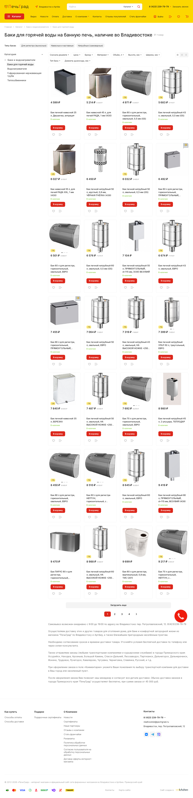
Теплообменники (16, 80)
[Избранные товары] (178, 16)
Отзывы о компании (74, 730)
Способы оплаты (13, 717)
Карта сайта (124, 790)
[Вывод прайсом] (186, 55)
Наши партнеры (72, 725)
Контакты (109, 790)
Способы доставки (14, 721)
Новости (68, 717)
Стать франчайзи (72, 734)
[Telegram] (152, 734)
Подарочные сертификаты (47, 717)
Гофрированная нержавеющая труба (24, 74)
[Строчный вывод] (182, 55)
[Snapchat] (159, 734)
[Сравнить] (60, 134)
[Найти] (138, 6)
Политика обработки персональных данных (75, 744)
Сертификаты (71, 721)
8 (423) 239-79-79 (159, 6)
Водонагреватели (17, 68)
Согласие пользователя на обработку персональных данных (77, 752)
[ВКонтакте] (146, 734)
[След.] (136, 614)
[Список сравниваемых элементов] (170, 16)
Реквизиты (69, 738)
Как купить (11, 711)
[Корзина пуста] (187, 16)
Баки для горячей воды (20, 64)
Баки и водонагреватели (21, 60)
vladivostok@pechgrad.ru (156, 722)
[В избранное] (54, 134)
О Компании (70, 711)
